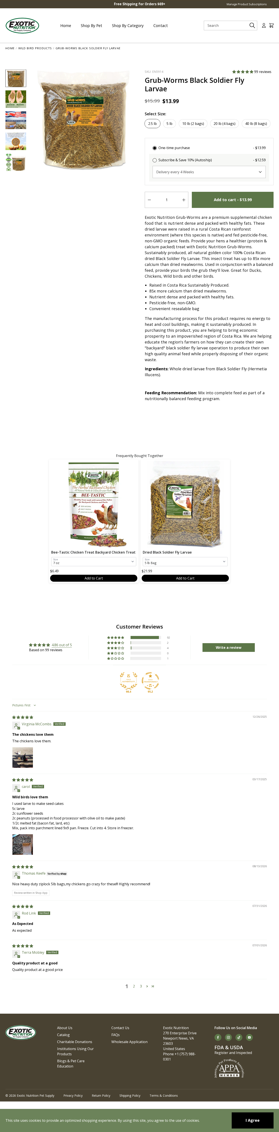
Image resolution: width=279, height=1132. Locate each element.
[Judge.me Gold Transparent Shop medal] (150, 681)
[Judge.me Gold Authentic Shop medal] (128, 681)
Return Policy (101, 1095)
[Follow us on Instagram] (228, 1037)
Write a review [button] (229, 647)
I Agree (252, 1120)
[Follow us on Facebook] (217, 1037)
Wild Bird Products (35, 48)
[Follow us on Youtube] (249, 1037)
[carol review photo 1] (22, 844)
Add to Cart (94, 578)
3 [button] (141, 986)
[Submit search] (252, 25)
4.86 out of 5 (62, 644)
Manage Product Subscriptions (247, 4)
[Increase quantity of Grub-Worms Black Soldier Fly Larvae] (183, 200)
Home (10, 48)
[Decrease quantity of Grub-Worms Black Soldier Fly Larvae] (149, 200)
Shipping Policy (129, 1095)
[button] (243, 71)
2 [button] (134, 986)
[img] (22, 717)
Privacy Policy (73, 1095)
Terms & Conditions (164, 1095)
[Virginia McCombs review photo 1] (22, 757)
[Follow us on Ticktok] (238, 1037)
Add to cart (233, 199)
